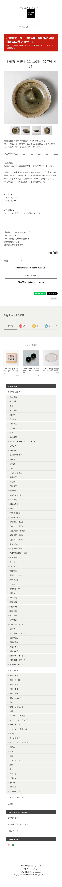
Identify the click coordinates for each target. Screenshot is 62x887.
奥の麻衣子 (14, 647)
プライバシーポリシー (31, 869)
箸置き (12, 733)
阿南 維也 (13, 607)
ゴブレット (14, 774)
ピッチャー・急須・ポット (20, 729)
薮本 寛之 (13, 620)
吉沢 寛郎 (13, 615)
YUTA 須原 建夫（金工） (19, 553)
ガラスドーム (15, 760)
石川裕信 (13, 419)
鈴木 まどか (14, 580)
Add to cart (31, 275)
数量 (6, 261)
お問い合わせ (13, 831)
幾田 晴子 (13, 415)
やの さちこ (14, 566)
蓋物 (11, 765)
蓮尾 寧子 (13, 477)
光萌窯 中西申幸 (16, 455)
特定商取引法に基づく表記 (18, 824)
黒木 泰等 (13, 437)
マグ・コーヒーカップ (18, 720)
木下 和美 (13, 557)
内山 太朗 (13, 598)
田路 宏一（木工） (17, 526)
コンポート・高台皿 (17, 716)
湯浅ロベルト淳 (16, 575)
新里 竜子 (13, 629)
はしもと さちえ (16, 473)
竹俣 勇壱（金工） (17, 624)
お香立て (13, 778)
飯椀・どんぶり (16, 698)
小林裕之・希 (15, 589)
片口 (11, 702)
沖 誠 (11, 433)
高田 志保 (13, 450)
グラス (12, 751)
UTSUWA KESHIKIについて (31, 866)
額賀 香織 (13, 602)
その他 (12, 783)
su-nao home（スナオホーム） (23, 441)
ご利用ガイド (13, 818)
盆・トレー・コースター (19, 742)
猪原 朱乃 (13, 611)
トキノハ (13, 468)
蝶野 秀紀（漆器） (17, 535)
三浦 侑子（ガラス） (18, 540)
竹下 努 (12, 584)
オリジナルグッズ (16, 664)
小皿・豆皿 (14, 684)
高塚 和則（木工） (17, 522)
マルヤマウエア (16, 495)
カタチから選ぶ (14, 670)
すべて (10, 326)
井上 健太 (13, 397)
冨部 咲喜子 (14, 638)
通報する (54, 298)
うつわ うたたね (16, 428)
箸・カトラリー (16, 738)
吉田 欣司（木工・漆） (18, 660)
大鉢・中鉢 (14, 689)
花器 (11, 756)
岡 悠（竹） (14, 544)
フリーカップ (15, 791)
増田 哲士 (13, 508)
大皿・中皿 (14, 675)
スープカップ (15, 724)
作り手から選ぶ (14, 392)
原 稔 (11, 406)
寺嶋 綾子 (13, 464)
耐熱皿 (12, 747)
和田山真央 (14, 504)
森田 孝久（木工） (17, 656)
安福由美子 (14, 651)
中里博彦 (13, 401)
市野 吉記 (13, 571)
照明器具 (13, 787)
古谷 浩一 (13, 482)
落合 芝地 (13, 410)
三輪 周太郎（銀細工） (18, 531)
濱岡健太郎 (14, 642)
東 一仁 (12, 562)
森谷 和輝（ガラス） (18, 548)
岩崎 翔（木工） (16, 517)
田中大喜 (13, 446)
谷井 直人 (13, 459)
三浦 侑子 (13, 486)
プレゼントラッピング (16, 797)
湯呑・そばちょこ (16, 707)
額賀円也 (13, 490)
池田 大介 (13, 593)
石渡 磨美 (13, 424)
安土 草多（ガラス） (18, 633)
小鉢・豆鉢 (14, 693)
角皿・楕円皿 (15, 680)
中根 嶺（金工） (16, 513)
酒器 (11, 711)
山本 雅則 (13, 499)
